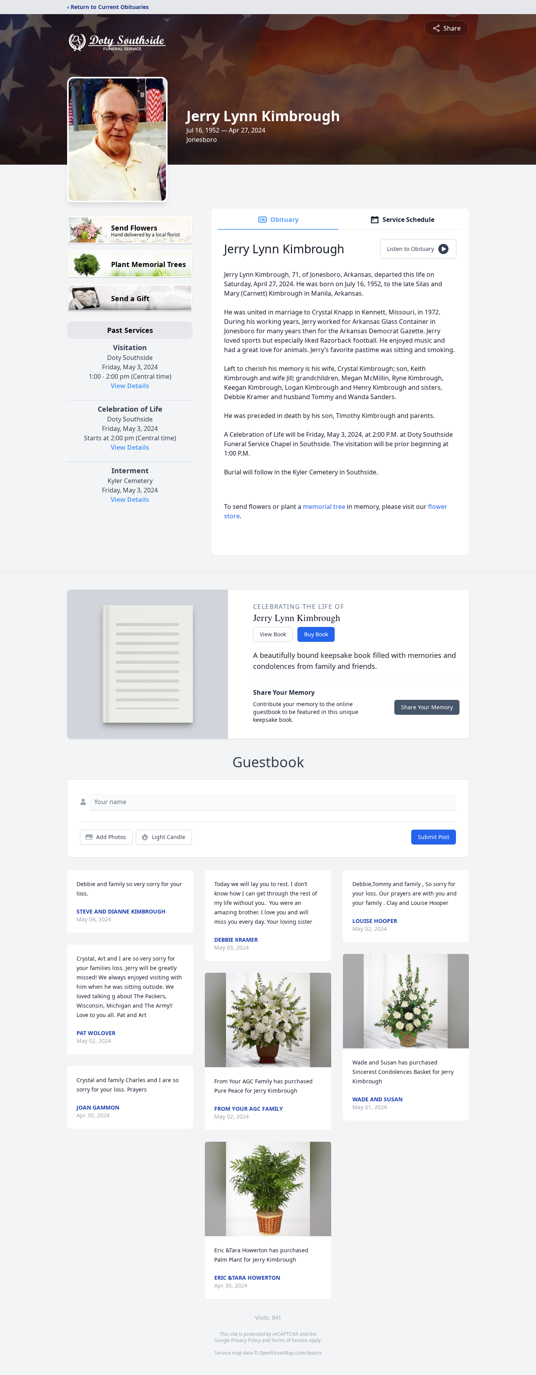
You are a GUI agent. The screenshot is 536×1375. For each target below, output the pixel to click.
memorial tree (324, 506)
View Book (273, 634)
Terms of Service (289, 1340)
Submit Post (433, 837)
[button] (268, 1020)
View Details (130, 385)
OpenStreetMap (276, 1353)
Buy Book (316, 634)
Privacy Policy (246, 1340)
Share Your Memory (427, 707)
